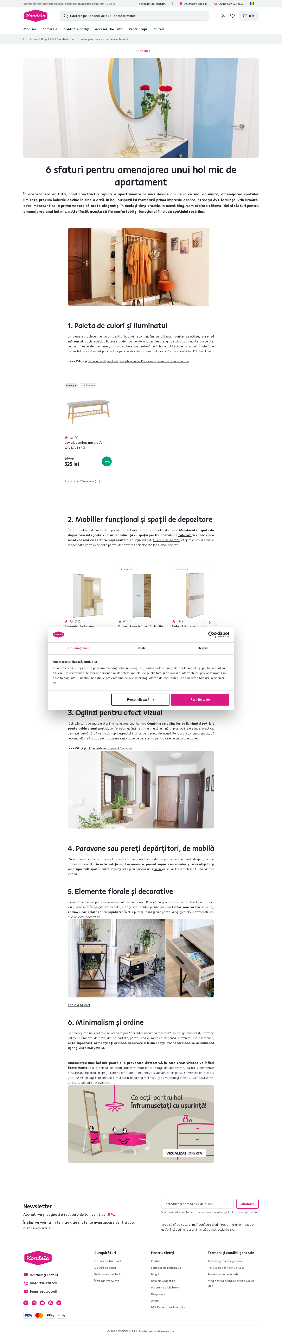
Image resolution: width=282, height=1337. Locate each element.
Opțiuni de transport (107, 1261)
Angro (155, 1301)
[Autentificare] (223, 15)
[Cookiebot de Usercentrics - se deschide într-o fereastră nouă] (211, 634)
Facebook (25, 1302)
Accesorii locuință (109, 29)
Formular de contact (152, 3)
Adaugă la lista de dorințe (109, 385)
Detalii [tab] (141, 648)
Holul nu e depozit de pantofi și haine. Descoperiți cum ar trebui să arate (139, 361)
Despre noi (158, 1294)
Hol (54, 39)
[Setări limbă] (254, 3)
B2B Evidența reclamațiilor (168, 1307)
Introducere (30, 39)
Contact (156, 1261)
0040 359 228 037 (230, 3)
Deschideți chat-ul (195, 3)
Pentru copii (138, 29)
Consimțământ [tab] (79, 648)
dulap (158, 869)
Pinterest (50, 1302)
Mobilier (29, 29)
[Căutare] (65, 16)
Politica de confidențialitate (226, 1267)
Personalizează (138, 699)
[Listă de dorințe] (232, 15)
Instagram (34, 1302)
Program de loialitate (165, 1287)
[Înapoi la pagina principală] (35, 15)
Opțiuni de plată (105, 1267)
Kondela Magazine (163, 1281)
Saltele (159, 29)
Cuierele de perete (166, 540)
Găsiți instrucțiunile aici (218, 1229)
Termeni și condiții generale (225, 1261)
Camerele (50, 29)
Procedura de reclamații (223, 1274)
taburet (185, 535)
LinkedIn (58, 1302)
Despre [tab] (203, 648)
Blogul (45, 39)
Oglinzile (74, 723)
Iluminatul (75, 346)
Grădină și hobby (76, 29)
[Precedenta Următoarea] (88, 411)
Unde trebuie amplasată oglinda (110, 748)
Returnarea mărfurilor (108, 1274)
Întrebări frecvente (106, 1281)
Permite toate (200, 699)
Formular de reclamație (166, 1267)
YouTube (42, 1302)
